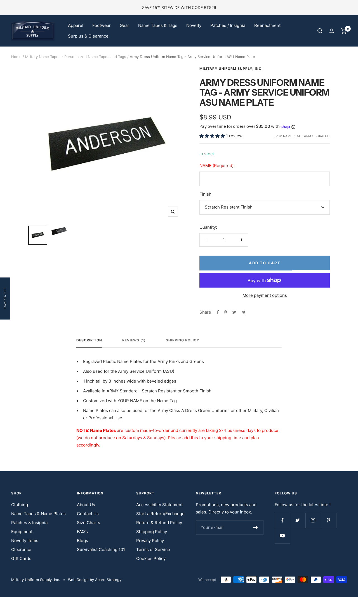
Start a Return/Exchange (160, 513)
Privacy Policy (150, 540)
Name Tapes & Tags (157, 25)
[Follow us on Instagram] (313, 520)
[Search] (319, 30)
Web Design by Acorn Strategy (94, 579)
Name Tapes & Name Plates (38, 513)
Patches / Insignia (227, 25)
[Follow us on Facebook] (282, 520)
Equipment (21, 531)
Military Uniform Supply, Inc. (231, 68)
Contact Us (88, 513)
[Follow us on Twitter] (297, 520)
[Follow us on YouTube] (282, 535)
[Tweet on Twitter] (234, 312)
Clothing (19, 504)
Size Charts (88, 522)
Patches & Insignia (29, 522)
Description (89, 340)
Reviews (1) (134, 340)
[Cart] (344, 31)
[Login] (331, 31)
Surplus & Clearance (88, 36)
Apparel (75, 25)
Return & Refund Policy (159, 522)
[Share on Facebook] (218, 312)
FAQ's (82, 531)
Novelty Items (24, 540)
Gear (124, 25)
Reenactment (267, 25)
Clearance (21, 549)
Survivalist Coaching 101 (101, 549)
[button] (5, 298)
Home (16, 56)
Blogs (82, 540)
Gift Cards (21, 558)
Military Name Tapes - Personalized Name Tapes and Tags (75, 56)
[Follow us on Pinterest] (328, 520)
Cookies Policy (151, 558)
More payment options (264, 295)
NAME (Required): (217, 165)
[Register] (255, 527)
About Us (86, 504)
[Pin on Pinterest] (225, 312)
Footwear (101, 25)
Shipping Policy (182, 340)
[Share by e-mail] (243, 312)
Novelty (193, 25)
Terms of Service (153, 549)
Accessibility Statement (159, 504)
